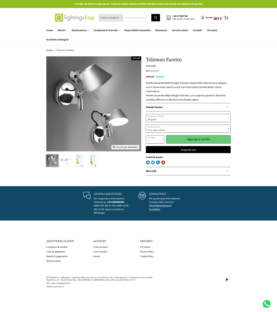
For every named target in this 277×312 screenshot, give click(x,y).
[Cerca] (155, 17)
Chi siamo (212, 30)
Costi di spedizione (55, 251)
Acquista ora (188, 150)
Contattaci (154, 209)
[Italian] (220, 17)
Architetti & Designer (57, 39)
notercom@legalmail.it (61, 283)
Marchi (62, 30)
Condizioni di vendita (56, 247)
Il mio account (100, 247)
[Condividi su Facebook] (148, 162)
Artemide (151, 66)
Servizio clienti (180, 30)
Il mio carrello (100, 251)
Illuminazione (79, 30)
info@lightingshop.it (160, 205)
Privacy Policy (147, 251)
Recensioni (161, 30)
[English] (216, 17)
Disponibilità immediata (137, 30)
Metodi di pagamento (57, 256)
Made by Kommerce (55, 286)
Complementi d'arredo (105, 30)
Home (49, 30)
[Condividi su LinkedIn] (158, 162)
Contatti (197, 30)
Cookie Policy (147, 256)
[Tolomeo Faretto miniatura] (52, 160)
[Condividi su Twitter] (153, 162)
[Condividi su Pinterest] (163, 162)
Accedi (209, 17)
